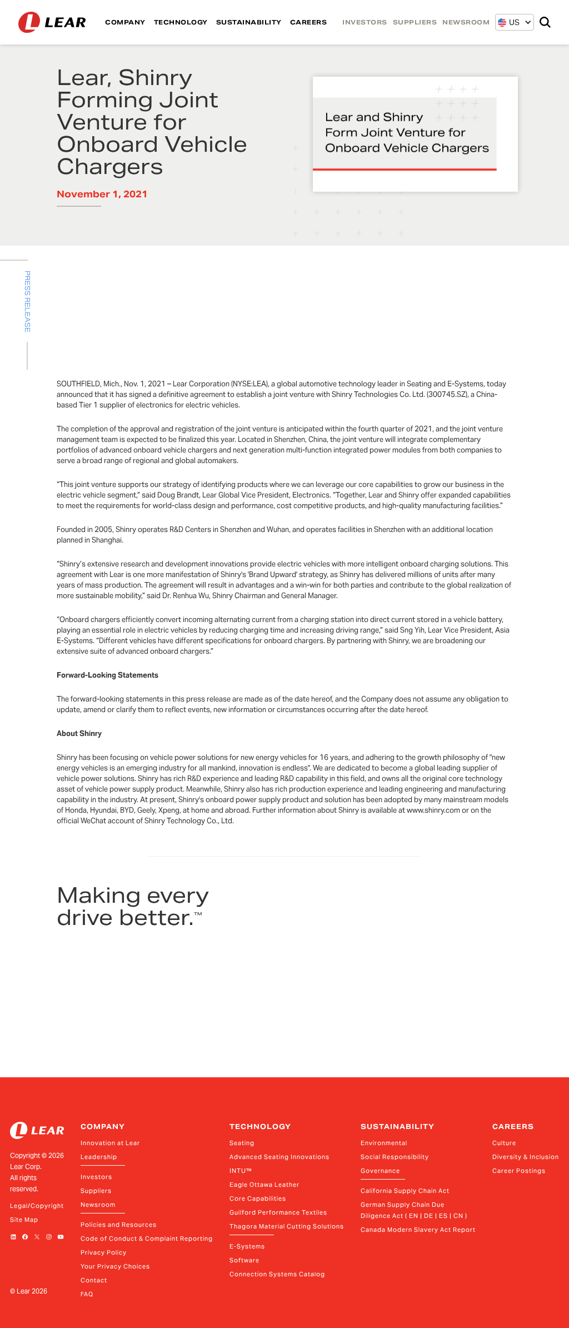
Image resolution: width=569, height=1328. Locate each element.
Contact (94, 1280)
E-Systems (247, 1246)
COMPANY (125, 22)
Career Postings (519, 1171)
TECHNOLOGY (181, 22)
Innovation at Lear (110, 1143)
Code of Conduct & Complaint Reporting (147, 1238)
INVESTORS (364, 22)
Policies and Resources (119, 1224)
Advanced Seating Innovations (279, 1157)
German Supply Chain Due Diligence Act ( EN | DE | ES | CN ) (414, 1210)
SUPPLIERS (415, 22)
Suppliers (96, 1191)
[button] (509, 22)
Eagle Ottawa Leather (264, 1184)
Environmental (384, 1143)
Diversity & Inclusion (525, 1157)
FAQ (87, 1294)
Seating (241, 1143)
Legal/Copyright (37, 1206)
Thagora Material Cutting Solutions (286, 1226)
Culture (504, 1143)
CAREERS (308, 22)
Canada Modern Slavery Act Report (418, 1230)
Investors (96, 1177)
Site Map (24, 1219)
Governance (380, 1171)
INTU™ (240, 1171)
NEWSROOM (466, 22)
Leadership (99, 1157)
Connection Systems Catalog (277, 1274)
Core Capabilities (257, 1198)
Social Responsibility (395, 1157)
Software (244, 1260)
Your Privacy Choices (115, 1266)
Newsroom (98, 1204)
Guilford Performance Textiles (278, 1212)
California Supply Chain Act (405, 1191)
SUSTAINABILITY (249, 22)
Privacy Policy (104, 1252)
